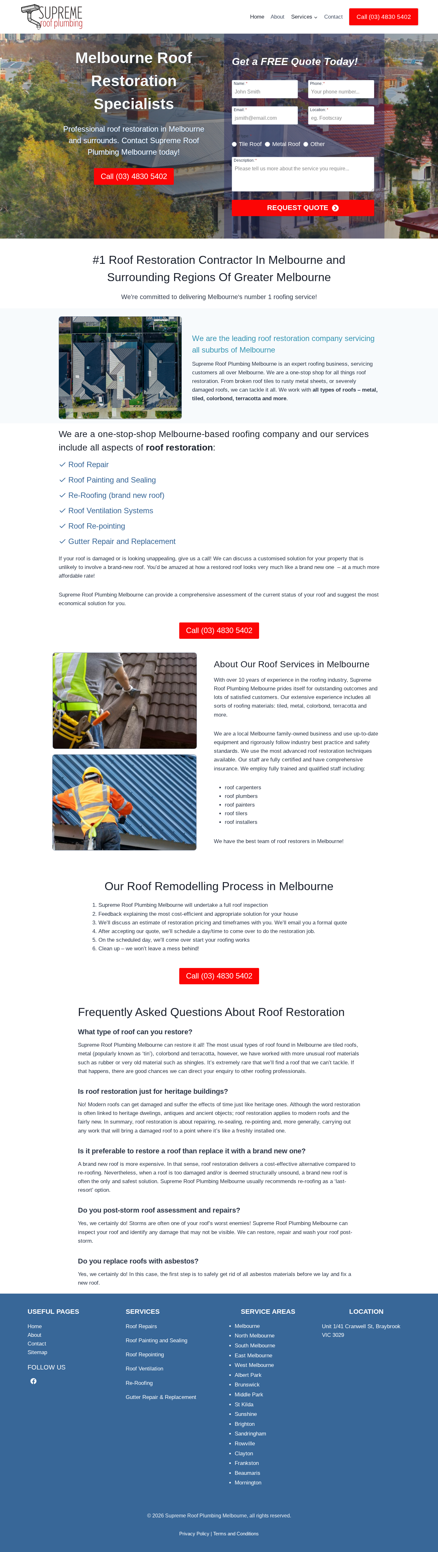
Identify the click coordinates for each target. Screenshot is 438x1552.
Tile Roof (250, 144)
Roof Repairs (141, 1326)
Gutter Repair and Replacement (122, 541)
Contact (333, 17)
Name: (241, 83)
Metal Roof (286, 144)
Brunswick (247, 1385)
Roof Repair (88, 464)
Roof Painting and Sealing (112, 479)
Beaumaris (247, 1473)
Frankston (247, 1463)
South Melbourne (255, 1346)
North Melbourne (254, 1336)
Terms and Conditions (236, 1533)
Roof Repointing (145, 1355)
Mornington (248, 1483)
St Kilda (244, 1405)
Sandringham (250, 1434)
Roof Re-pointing (96, 526)
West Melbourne (254, 1365)
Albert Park (248, 1375)
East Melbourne (253, 1356)
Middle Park (249, 1395)
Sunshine (246, 1414)
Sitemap (37, 1352)
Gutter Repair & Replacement (161, 1397)
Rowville (245, 1444)
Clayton (244, 1453)
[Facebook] (33, 1381)
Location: (319, 110)
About (277, 17)
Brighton (245, 1424)
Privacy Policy (194, 1533)
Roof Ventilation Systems (110, 510)
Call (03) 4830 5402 (384, 16)
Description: (245, 160)
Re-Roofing (87, 495)
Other (317, 144)
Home (257, 17)
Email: (240, 110)
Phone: (317, 83)
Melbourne (247, 1326)
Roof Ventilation (144, 1369)
